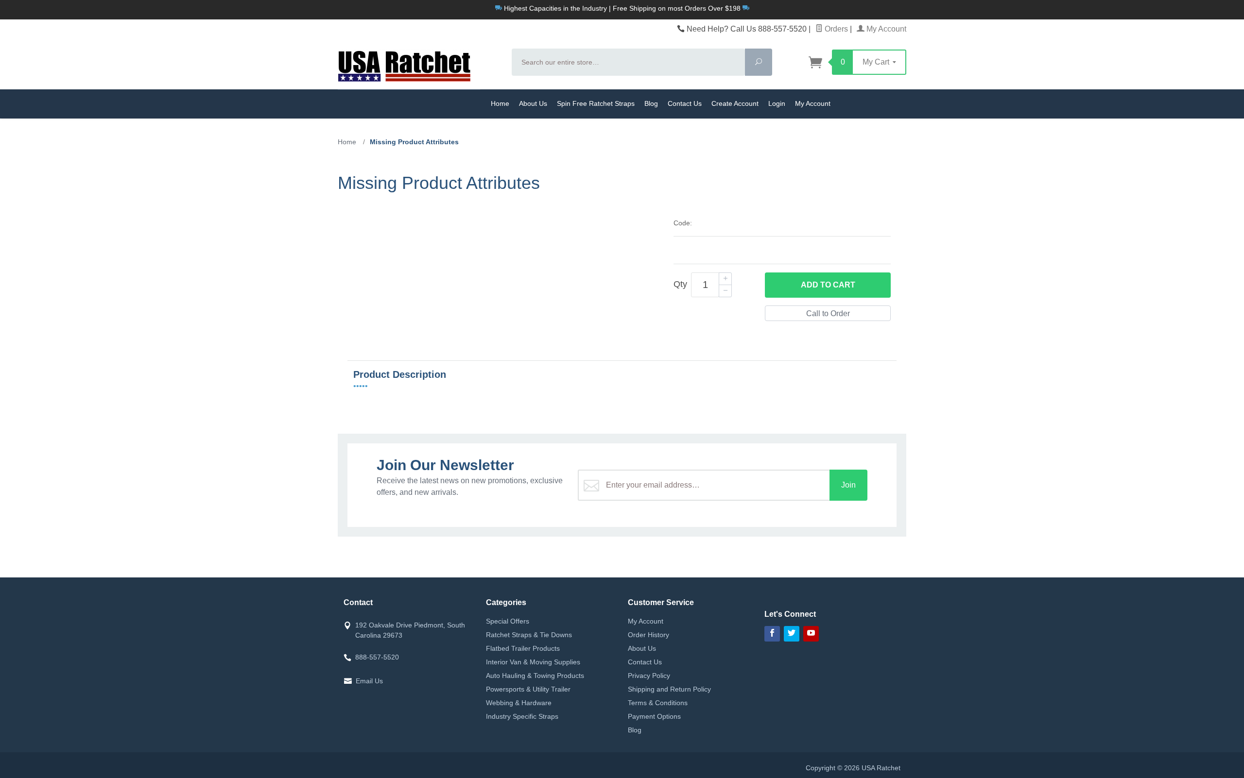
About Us (533, 103)
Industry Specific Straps (522, 716)
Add (828, 285)
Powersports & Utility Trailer (528, 689)
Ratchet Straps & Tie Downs (529, 635)
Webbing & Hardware (519, 703)
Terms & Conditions (658, 703)
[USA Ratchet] (419, 65)
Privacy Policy (649, 675)
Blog (651, 103)
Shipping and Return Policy (669, 689)
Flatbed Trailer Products (523, 648)
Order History (648, 635)
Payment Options (654, 716)
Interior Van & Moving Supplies (533, 662)
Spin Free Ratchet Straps (596, 103)
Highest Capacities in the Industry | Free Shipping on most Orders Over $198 (622, 8)
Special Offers (507, 621)
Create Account (735, 103)
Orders (835, 29)
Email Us (369, 681)
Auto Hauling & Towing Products (535, 675)
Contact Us (685, 103)
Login (776, 103)
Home (500, 103)
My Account (885, 29)
